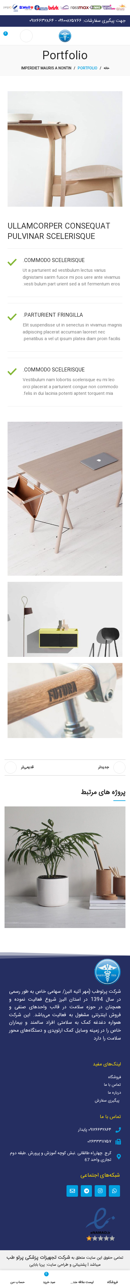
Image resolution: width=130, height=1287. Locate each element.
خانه (106, 68)
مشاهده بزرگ (9, 811)
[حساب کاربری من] (26, 36)
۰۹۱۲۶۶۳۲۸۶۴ (41, 21)
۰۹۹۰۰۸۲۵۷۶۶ (70, 21)
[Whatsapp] (114, 1190)
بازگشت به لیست (65, 767)
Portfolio (87, 68)
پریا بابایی (37, 1264)
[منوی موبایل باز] (123, 36)
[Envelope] (72, 1190)
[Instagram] (100, 1190)
